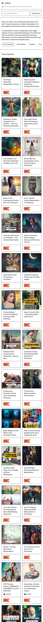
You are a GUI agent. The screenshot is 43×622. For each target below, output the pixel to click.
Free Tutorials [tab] (8, 44)
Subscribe (36, 13)
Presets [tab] (32, 44)
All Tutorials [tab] (21, 44)
